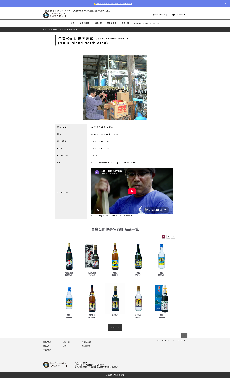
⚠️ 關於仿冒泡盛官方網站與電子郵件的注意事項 (113, 4)
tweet (163, 14)
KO (179, 340)
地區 (64, 346)
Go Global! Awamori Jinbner (147, 23)
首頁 (72, 23)
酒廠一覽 (125, 23)
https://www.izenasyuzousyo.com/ (114, 163)
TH (184, 340)
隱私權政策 (86, 346)
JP (157, 340)
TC (173, 340)
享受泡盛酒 (111, 23)
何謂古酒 (98, 23)
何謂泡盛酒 (84, 23)
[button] (172, 87)
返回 (113, 327)
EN (163, 340)
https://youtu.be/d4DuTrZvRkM (112, 216)
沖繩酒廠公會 (86, 342)
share (156, 14)
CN (168, 340)
